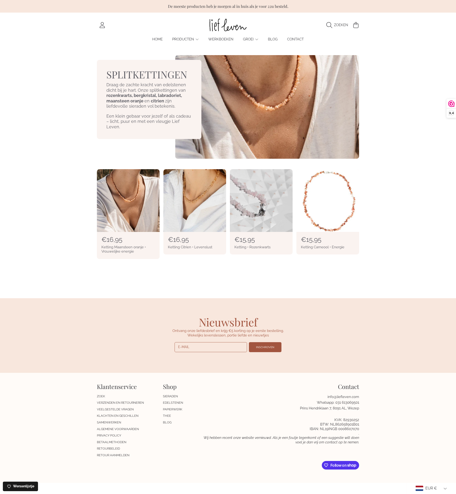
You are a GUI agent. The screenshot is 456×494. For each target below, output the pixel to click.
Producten (183, 39)
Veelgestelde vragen (115, 409)
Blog (167, 422)
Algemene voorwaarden (118, 429)
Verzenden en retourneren (120, 402)
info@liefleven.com (343, 397)
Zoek (101, 396)
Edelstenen (173, 402)
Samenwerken (109, 422)
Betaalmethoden (111, 442)
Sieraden (170, 396)
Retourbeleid (108, 448)
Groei (249, 39)
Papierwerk (172, 409)
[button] (338, 25)
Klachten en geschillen (117, 415)
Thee (167, 415)
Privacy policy (109, 435)
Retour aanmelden (113, 455)
